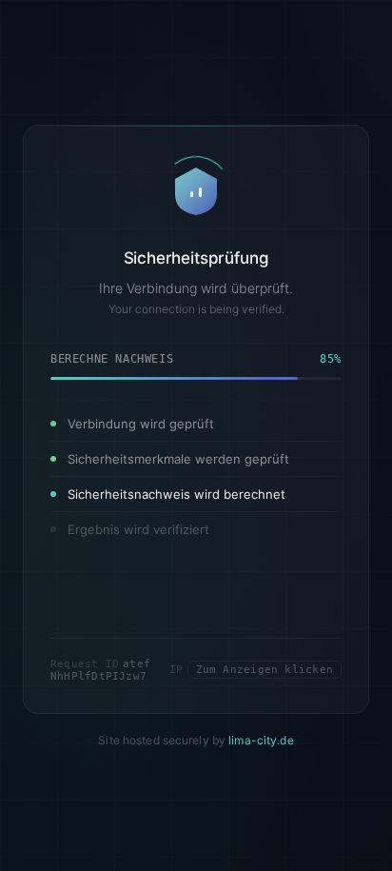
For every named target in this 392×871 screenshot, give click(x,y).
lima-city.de (260, 739)
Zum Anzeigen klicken (264, 669)
